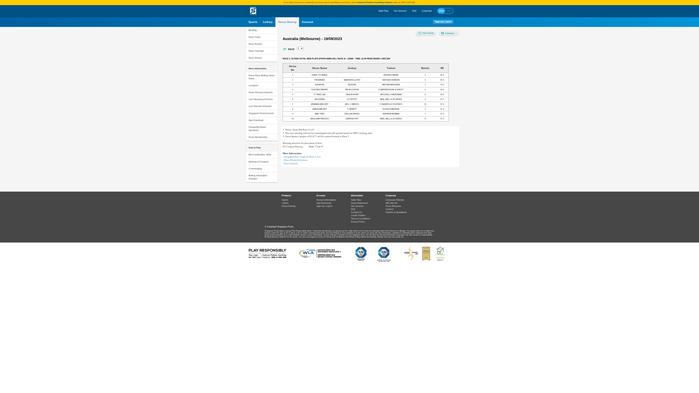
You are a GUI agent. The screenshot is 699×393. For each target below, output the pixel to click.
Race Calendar (256, 51)
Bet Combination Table (260, 154)
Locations (253, 85)
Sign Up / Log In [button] (443, 22)
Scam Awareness (359, 203)
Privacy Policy (358, 222)
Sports (253, 21)
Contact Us (356, 212)
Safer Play (383, 11)
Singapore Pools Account (261, 113)
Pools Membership (258, 137)
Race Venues (255, 58)
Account (307, 21)
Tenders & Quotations (396, 212)
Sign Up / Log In (324, 206)
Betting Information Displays (258, 177)
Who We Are (392, 203)
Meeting (253, 30)
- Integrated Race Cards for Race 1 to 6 (302, 156)
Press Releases (393, 206)
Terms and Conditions (335, 237)
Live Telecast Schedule (260, 106)
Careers (390, 209)
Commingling (255, 168)
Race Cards (254, 37)
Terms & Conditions (360, 218)
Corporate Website (395, 200)
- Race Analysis (290, 163)
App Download (256, 120)
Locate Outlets (358, 215)
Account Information (326, 200)
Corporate (427, 11)
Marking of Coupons (259, 161)
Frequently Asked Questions (257, 129)
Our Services (400, 11)
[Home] (253, 11)
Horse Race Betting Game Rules (262, 77)
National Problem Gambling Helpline (375, 2)
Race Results (255, 44)
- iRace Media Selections (295, 160)
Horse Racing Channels (261, 92)
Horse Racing (287, 21)
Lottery (268, 21)
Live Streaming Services (261, 99)
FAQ (414, 11)
